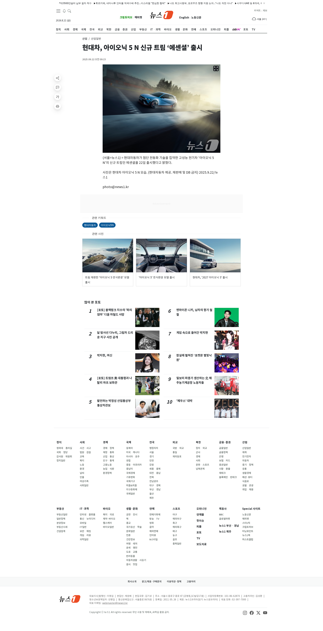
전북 (151, 477)
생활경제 (246, 473)
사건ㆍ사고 (85, 448)
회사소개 (132, 581)
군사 (198, 452)
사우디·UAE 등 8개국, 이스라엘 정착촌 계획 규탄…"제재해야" (254, 3)
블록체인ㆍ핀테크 (228, 477)
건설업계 (61, 531)
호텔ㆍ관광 (247, 485)
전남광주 (153, 481)
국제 (128, 442)
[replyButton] (57, 87)
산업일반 (246, 448)
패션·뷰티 (247, 477)
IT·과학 (84, 509)
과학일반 (84, 539)
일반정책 (61, 518)
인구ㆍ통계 (108, 460)
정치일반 (61, 460)
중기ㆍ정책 (247, 464)
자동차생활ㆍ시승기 (136, 560)
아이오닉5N (107, 225)
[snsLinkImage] (245, 612)
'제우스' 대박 (184, 401)
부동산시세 (62, 527)
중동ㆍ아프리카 (134, 464)
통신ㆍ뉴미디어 (87, 518)
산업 (244, 442)
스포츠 (176, 509)
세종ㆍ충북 (154, 468)
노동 (82, 464)
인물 (82, 477)
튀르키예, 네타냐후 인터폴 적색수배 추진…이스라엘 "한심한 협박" (116, 3)
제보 (265, 10)
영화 (151, 523)
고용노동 (107, 464)
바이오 (107, 509)
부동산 (60, 509)
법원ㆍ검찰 (85, 452)
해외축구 (177, 527)
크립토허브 (126, 17)
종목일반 (177, 543)
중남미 (129, 468)
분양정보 (61, 523)
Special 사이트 (251, 509)
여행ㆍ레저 (131, 543)
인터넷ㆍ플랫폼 (87, 514)
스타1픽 (246, 523)
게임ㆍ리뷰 (85, 535)
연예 (151, 509)
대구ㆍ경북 (154, 485)
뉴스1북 (246, 535)
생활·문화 (132, 509)
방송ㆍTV (154, 518)
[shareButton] (57, 78)
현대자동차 (90, 225)
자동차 (245, 460)
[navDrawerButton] (58, 11)
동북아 (129, 448)
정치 (59, 442)
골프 (175, 539)
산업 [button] (84, 38)
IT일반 (83, 527)
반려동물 (130, 556)
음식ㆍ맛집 (131, 564)
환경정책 (107, 473)
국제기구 (130, 481)
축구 (175, 523)
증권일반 (223, 464)
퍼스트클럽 (247, 539)
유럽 (128, 460)
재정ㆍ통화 (108, 452)
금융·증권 (225, 442)
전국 (151, 442)
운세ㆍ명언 (131, 547)
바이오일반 (108, 527)
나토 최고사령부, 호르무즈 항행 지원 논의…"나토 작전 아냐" (186, 3)
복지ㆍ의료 (108, 514)
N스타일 (153, 539)
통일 (175, 452)
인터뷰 (152, 535)
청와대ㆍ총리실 (64, 448)
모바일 (83, 523)
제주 (151, 497)
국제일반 (130, 493)
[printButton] (57, 106)
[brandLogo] (161, 15)
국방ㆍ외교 (178, 448)
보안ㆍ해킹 (85, 531)
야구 (175, 514)
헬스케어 (107, 523)
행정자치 (153, 448)
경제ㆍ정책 (108, 448)
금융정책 (223, 452)
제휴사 (223, 509)
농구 (175, 535)
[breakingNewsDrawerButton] (64, 10)
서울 (151, 452)
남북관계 (200, 468)
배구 (175, 531)
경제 (105, 442)
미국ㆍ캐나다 (132, 452)
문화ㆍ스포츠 (202, 464)
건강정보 (130, 539)
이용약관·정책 (174, 581)
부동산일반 (62, 514)
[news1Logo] (70, 598)
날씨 (82, 473)
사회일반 (84, 485)
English (184, 17)
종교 (128, 523)
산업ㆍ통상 (108, 456)
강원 (151, 464)
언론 (128, 535)
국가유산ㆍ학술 (134, 527)
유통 (244, 468)
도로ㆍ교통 (131, 551)
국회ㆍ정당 (62, 452)
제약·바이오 (109, 518)
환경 (82, 468)
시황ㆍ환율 (224, 468)
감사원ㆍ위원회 (64, 456)
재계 (244, 452)
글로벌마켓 (224, 518)
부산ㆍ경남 (154, 489)
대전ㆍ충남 (154, 473)
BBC (221, 514)
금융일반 (223, 448)
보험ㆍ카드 (224, 460)
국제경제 (130, 473)
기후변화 (130, 477)
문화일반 (130, 531)
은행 (221, 456)
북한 (198, 442)
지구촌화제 (131, 489)
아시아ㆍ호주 (132, 456)
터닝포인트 (247, 531)
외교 (175, 442)
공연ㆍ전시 (131, 514)
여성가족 (84, 481)
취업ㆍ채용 (247, 489)
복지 (82, 460)
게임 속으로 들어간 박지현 (192, 333)
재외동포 (177, 456)
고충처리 (191, 581)
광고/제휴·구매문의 (152, 581)
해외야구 (177, 518)
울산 (151, 493)
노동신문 (196, 17)
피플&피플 (131, 485)
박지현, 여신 (104, 355)
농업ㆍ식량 (108, 468)
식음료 (245, 481)
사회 (82, 442)
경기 (151, 456)
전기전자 (246, 456)
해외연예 (153, 531)
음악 (151, 527)
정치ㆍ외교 (201, 448)
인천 (151, 460)
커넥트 (257, 10)
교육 (82, 456)
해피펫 (138, 17)
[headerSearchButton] (69, 10)
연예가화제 (154, 514)
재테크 (222, 473)
